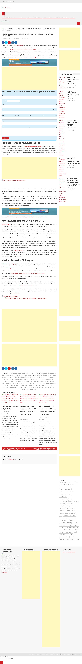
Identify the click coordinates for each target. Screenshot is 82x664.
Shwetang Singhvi (71, 100)
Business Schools (14, 375)
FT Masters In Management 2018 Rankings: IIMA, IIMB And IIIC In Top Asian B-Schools (27, 217)
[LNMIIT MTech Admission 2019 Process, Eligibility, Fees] (62, 104)
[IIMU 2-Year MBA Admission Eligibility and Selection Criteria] (62, 138)
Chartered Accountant (68, 484)
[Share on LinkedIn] (12, 42)
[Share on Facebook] (3, 42)
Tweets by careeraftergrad (68, 552)
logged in (11, 459)
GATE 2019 (62, 503)
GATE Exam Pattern (71, 508)
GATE (70, 501)
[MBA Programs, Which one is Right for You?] (10, 399)
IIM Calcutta (70, 520)
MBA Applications (11, 383)
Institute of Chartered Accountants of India (69, 527)
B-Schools (42, 373)
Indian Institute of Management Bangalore (69, 525)
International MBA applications (22, 381)
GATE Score (62, 511)
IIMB (74, 518)
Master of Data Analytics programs (38, 381)
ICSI (61, 518)
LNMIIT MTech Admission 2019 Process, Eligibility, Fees (73, 93)
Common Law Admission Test (66, 492)
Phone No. (4, 101)
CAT (61, 484)
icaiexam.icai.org (67, 515)
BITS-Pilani (71, 482)
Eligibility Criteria (63, 501)
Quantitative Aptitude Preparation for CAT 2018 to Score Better (73, 160)
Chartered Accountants (65, 487)
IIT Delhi (69, 522)
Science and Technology (34, 17)
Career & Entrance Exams (60, 17)
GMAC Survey (49, 377)
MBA (72, 534)
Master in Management (8, 268)
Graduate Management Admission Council (21, 49)
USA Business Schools (17, 45)
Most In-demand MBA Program (36, 385)
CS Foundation (63, 496)
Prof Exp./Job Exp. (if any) (29, 115)
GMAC (34, 49)
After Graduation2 (71, 167)
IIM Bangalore (63, 520)
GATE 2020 (62, 506)
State (3, 121)
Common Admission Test (65, 489)
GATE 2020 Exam (70, 506)
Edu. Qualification (29, 110)
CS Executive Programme (65, 494)
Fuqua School (18, 250)
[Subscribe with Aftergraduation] (10, 296)
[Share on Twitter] (6, 42)
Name (3, 95)
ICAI (61, 515)
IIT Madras (75, 522)
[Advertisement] (29, 78)
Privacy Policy (76, 654)
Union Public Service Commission (67, 539)
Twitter (32, 286)
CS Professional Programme (66, 499)
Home (31, 654)
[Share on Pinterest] (9, 42)
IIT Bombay (62, 522)
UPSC (50, 17)
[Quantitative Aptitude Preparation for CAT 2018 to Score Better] (62, 167)
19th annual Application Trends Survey (16, 373)
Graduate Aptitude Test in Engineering (68, 513)
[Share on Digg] (15, 42)
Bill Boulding (48, 373)
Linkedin (21, 286)
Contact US (56, 654)
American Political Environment (32, 373)
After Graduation (16, 38)
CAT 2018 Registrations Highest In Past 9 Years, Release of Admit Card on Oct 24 (14, 448)
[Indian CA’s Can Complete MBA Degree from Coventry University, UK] (62, 83)
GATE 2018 (76, 501)
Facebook (26, 286)
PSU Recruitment (74, 537)
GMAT (73, 511)
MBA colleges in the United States (20, 385)
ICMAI (74, 515)
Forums (5, 20)
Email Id (29, 104)
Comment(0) (25, 38)
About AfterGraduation (40, 654)
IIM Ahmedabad (67, 518)
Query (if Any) (29, 127)
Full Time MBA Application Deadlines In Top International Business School (27, 273)
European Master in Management (41, 375)
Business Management (9, 17)
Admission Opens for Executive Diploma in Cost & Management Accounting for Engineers (44, 448)
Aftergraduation (15, 293)
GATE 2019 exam (70, 503)
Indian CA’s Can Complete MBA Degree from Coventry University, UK (73, 80)
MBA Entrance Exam (64, 537)
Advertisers (49, 654)
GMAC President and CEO (39, 377)
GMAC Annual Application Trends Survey (24, 377)
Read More (4, 572)
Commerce (21, 17)
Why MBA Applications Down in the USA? (37, 387)
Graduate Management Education (32, 146)
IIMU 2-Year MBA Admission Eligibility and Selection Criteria (73, 123)
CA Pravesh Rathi (70, 87)
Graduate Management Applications (41, 379)
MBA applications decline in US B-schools (35, 383)
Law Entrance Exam (64, 534)
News (72, 17)
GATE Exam (62, 508)
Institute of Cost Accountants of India (68, 532)
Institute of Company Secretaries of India (68, 530)
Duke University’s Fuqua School (26, 375)
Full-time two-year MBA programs (10, 264)
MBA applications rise (21, 383)
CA (76, 482)
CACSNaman (42, 419)
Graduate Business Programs (30, 57)
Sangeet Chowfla (6, 224)
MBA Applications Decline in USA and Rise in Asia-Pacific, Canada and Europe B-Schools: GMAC (73, 182)
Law (45, 17)
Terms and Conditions (66, 654)
